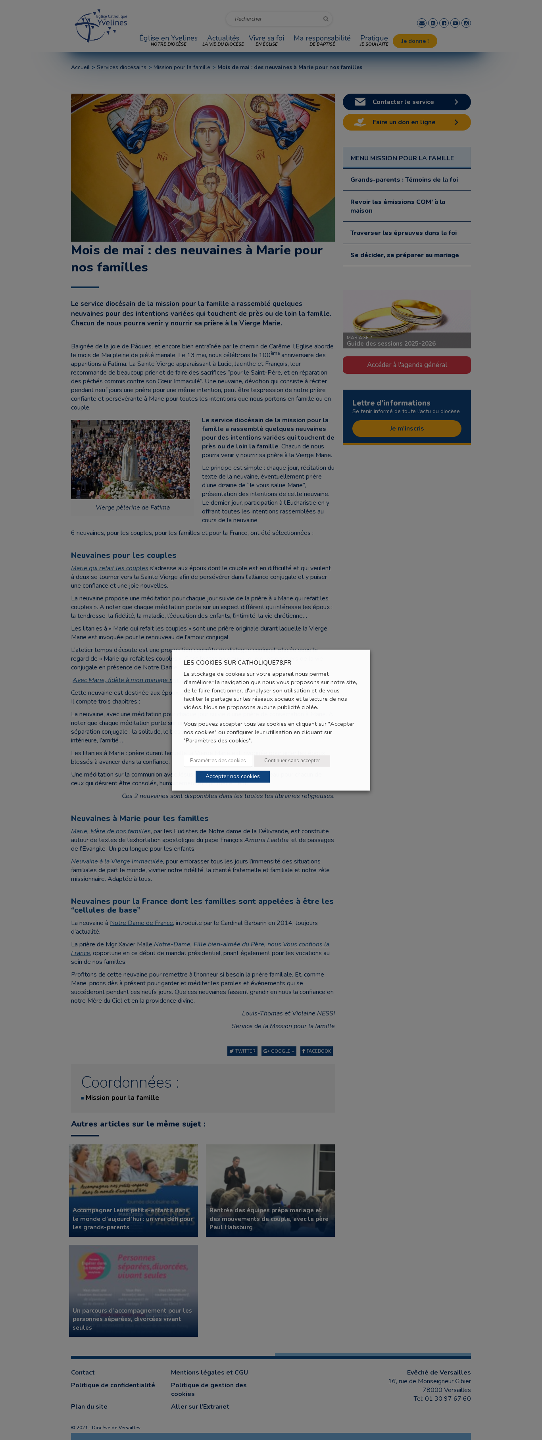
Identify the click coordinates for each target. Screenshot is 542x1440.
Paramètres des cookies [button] (218, 760)
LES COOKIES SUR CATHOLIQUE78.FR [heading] (237, 662)
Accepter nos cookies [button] (233, 776)
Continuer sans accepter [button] (292, 760)
